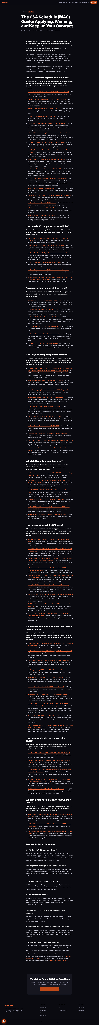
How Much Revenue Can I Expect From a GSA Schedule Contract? (47, 99)
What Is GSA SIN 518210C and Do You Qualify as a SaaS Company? (47, 514)
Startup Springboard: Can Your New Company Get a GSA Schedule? (47, 433)
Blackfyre (5, 2)
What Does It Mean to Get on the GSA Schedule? (42, 215)
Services (65, 2)
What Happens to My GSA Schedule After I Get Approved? (45, 670)
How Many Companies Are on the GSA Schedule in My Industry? (46, 142)
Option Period (43, 1015)
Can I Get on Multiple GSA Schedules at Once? (41, 116)
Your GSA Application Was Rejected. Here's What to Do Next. (45, 715)
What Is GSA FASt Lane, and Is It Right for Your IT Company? (45, 380)
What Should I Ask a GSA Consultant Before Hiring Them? (44, 300)
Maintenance (43, 1012)
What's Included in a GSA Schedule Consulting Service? (44, 317)
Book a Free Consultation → (49, 989)
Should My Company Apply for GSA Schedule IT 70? (43, 108)
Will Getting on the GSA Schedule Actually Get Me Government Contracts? (49, 195)
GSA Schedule (43, 1007)
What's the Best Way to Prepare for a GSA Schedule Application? (47, 397)
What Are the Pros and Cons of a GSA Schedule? (42, 188)
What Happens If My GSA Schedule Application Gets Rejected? (46, 677)
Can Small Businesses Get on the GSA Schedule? (42, 203)
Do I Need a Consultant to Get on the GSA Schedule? (43, 334)
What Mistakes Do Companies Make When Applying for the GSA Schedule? (50, 651)
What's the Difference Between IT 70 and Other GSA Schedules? (46, 245)
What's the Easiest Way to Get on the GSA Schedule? (43, 426)
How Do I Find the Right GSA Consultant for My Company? (45, 326)
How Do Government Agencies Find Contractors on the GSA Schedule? (48, 178)
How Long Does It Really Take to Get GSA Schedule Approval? (46, 687)
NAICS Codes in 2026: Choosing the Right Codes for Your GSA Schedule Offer (50, 440)
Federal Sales (43, 1010)
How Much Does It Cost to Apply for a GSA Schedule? (43, 343)
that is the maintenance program (58, 960)
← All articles (24, 11)
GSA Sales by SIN (63, 1010)
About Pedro (81, 1007)
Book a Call (93, 2)
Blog (80, 2)
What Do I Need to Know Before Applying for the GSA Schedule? (46, 159)
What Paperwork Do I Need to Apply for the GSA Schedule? (45, 406)
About (76, 2)
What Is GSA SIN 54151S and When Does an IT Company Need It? (47, 499)
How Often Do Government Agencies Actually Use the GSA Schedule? (48, 92)
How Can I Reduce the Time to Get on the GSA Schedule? (44, 416)
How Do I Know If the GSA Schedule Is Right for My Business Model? (47, 123)
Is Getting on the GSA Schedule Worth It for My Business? (44, 208)
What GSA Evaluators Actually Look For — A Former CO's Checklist (47, 694)
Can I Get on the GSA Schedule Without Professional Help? (45, 309)
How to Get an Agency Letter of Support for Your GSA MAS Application (48, 390)
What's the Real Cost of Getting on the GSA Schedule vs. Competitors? (48, 253)
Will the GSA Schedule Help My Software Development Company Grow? (49, 133)
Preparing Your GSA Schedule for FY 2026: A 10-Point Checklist (46, 789)
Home (60, 2)
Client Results (71, 2)
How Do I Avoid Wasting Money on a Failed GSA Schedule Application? (48, 660)
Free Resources (85, 2)
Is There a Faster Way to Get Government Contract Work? (44, 262)
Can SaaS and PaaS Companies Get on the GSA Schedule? (45, 169)
